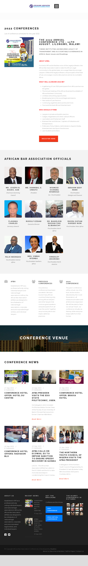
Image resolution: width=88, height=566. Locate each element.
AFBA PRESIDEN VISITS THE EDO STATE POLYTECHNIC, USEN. (40, 525)
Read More (36, 419)
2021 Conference (52, 509)
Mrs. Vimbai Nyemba (34, 257)
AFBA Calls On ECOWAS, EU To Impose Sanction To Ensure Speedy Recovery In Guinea (44, 456)
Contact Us (80, 551)
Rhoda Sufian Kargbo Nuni (75, 222)
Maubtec (53, 549)
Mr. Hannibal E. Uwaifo (33, 189)
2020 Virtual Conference (52, 518)
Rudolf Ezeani (34, 221)
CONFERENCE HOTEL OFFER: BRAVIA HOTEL (71, 395)
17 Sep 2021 (9, 388)
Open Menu (56, 6)
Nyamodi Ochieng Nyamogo (54, 190)
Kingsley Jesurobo (54, 258)
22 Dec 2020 (64, 447)
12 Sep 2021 (37, 388)
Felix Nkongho (13, 257)
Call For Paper (70, 551)
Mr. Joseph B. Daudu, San (13, 189)
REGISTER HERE (48, 138)
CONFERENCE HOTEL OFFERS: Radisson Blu (16, 453)
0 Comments (9, 390)
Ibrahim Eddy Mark (75, 189)
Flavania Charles (13, 222)
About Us (46, 551)
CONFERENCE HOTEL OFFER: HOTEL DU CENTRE (16, 395)
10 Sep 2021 (9, 446)
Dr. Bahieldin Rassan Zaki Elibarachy (54, 223)
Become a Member (57, 551)
